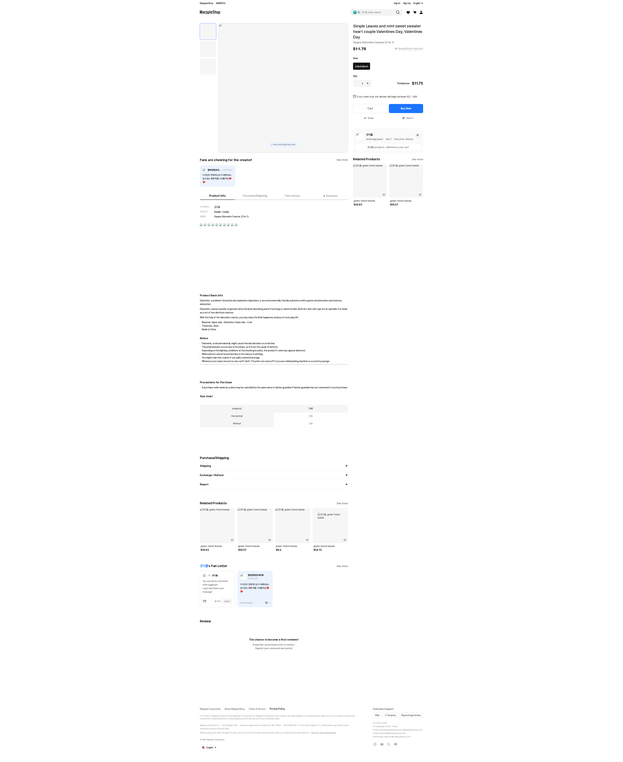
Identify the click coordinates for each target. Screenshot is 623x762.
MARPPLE (221, 3)
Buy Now (406, 108)
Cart (370, 108)
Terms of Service (257, 709)
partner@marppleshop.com (393, 733)
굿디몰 (217, 207)
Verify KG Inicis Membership (323, 733)
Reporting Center (411, 715)
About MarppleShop (235, 709)
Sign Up (407, 3)
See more (342, 159)
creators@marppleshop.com (397, 737)
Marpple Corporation (210, 709)
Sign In (397, 3)
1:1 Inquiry (390, 715)
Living (226, 211)
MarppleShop (206, 3)
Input (227, 601)
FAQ (377, 715)
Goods (217, 211)
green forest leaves (211, 546)
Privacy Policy (277, 709)
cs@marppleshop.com (412, 730)
